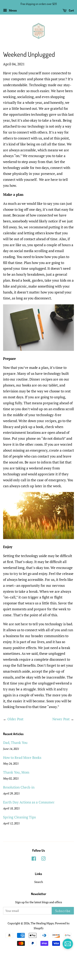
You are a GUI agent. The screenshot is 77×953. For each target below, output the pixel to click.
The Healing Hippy (42, 923)
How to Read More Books (22, 757)
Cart (71, 10)
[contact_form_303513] (68, 944)
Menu (12, 10)
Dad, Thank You (15, 742)
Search (38, 882)
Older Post (15, 719)
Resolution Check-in (18, 787)
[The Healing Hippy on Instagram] (43, 859)
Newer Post (61, 719)
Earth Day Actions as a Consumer (29, 802)
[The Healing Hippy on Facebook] (33, 859)
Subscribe (62, 911)
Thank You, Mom (16, 772)
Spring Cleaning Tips (19, 817)
